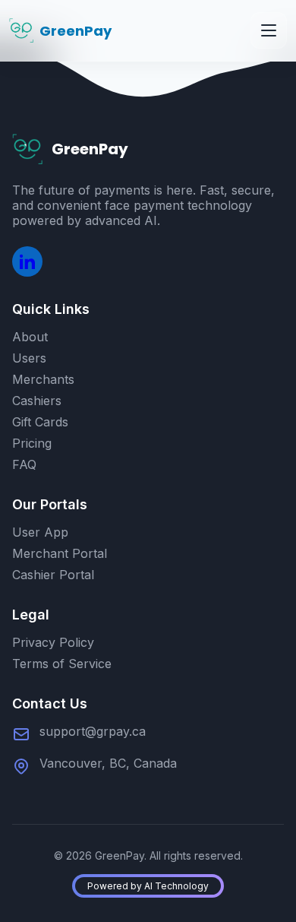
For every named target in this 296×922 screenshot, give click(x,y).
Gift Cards (40, 421)
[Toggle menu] (268, 30)
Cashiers (36, 400)
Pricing (32, 443)
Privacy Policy (53, 642)
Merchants (43, 379)
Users (29, 358)
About (30, 336)
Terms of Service (62, 663)
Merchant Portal (59, 553)
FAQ (24, 464)
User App (40, 532)
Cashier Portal (53, 574)
